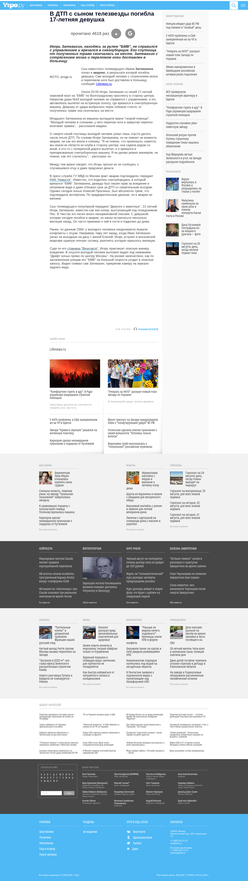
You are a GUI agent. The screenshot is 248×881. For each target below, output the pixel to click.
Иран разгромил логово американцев (187, 751)
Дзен (135, 849)
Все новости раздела (48, 529)
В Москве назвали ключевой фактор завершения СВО (99, 752)
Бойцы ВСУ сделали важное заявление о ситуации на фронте (101, 734)
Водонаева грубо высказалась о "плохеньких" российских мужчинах (130, 445)
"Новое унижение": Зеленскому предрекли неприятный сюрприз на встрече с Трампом (186, 735)
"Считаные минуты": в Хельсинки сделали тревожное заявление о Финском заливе (58, 744)
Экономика (69, 5)
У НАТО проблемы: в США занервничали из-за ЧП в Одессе (73, 421)
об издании (90, 832)
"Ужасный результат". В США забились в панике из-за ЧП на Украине (101, 726)
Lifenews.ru (104, 84)
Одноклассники (142, 838)
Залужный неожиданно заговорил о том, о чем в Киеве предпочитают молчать (189, 726)
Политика (53, 5)
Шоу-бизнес (36, 5)
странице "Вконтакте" (82, 248)
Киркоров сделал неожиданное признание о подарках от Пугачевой (72, 442)
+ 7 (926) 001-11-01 (179, 850)
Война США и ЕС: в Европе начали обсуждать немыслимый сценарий (186, 744)
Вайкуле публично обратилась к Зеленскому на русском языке (54, 734)
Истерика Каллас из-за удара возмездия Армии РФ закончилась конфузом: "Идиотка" (144, 717)
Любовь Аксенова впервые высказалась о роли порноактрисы (145, 744)
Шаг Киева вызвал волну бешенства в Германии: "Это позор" (143, 726)
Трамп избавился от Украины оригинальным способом (52, 726)
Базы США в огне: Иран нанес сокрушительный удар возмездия (98, 744)
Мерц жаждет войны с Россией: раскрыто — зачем (145, 752)
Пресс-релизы (107, 5)
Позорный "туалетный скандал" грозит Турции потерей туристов (144, 734)
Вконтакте (139, 832)
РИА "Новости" (60, 179)
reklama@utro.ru (177, 853)
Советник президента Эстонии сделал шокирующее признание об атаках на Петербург (56, 717)
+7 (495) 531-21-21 (179, 841)
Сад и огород (88, 5)
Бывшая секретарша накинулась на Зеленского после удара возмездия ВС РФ (58, 752)
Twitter (137, 843)
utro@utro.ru (176, 843)
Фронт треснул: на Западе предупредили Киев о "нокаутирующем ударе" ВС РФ (133, 421)
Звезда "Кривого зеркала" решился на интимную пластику (73, 431)
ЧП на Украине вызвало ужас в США (99, 715)
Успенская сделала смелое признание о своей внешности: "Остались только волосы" (132, 433)
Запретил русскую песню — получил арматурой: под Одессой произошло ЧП (188, 716)
